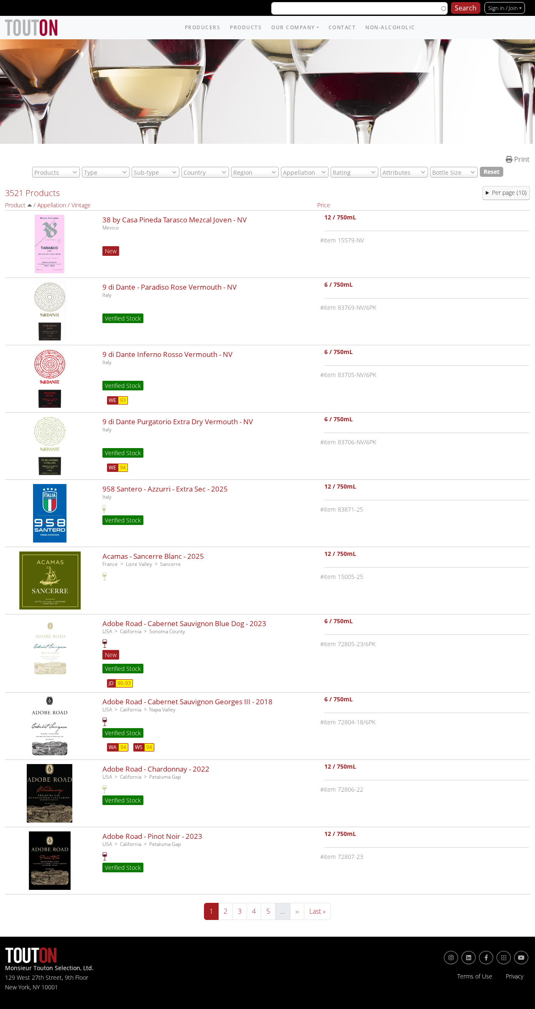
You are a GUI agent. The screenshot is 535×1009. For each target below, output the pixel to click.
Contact (342, 27)
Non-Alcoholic (390, 27)
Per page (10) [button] (509, 192)
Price (323, 205)
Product (15, 205)
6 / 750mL (338, 285)
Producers (203, 27)
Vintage (81, 205)
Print (521, 159)
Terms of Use (474, 976)
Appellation (51, 205)
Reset (491, 172)
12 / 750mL (340, 218)
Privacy (514, 976)
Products (246, 27)
